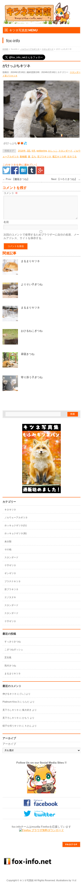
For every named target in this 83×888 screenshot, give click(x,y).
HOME (5, 49)
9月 (33, 150)
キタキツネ (10, 509)
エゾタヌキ (10, 597)
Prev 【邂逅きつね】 (16, 179)
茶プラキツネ (11, 76)
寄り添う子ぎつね (31, 377)
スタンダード (47, 49)
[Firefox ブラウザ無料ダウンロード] (41, 830)
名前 (6, 222)
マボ (74, 880)
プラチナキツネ (12, 581)
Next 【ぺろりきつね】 (65, 179)
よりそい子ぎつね (31, 284)
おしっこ (52, 150)
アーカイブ (9, 743)
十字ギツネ (10, 565)
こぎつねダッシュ (13, 649)
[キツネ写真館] (37, 20)
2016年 (22, 150)
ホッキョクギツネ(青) (15, 533)
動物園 (23, 156)
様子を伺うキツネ (12, 725)
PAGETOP (71, 844)
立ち (33, 156)
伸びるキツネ (9, 694)
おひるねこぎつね (31, 330)
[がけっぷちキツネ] (41, 109)
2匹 (28, 150)
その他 (7, 549)
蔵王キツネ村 (59, 156)
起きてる (72, 156)
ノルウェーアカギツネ (30, 49)
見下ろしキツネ (11, 710)
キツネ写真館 (27, 880)
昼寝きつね (27, 354)
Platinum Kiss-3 (11, 701)
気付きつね (10, 665)
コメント (10, 193)
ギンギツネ (10, 573)
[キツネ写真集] (41, 491)
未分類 (7, 541)
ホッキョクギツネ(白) (15, 525)
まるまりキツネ (30, 261)
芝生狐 (7, 657)
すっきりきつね (12, 641)
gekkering (41, 150)
